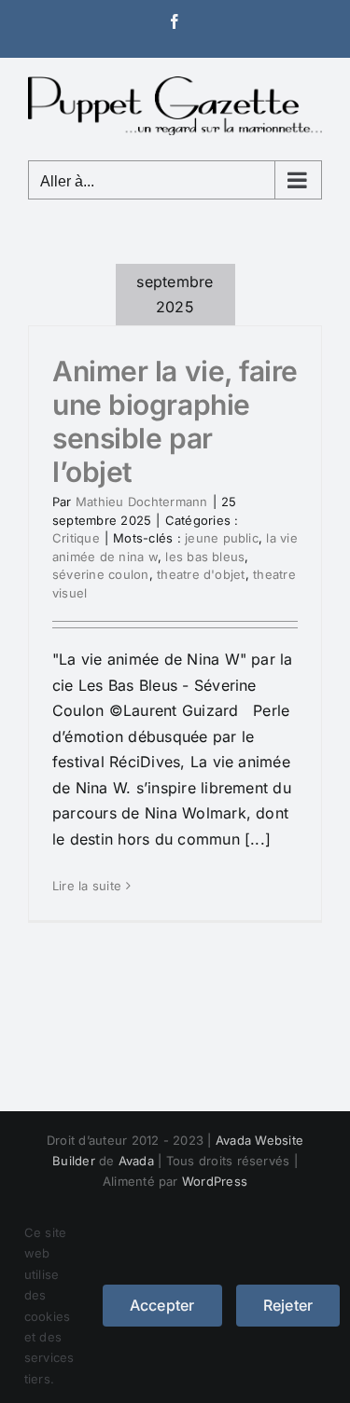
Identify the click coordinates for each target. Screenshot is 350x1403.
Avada (136, 1160)
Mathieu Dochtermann (142, 501)
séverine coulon (100, 574)
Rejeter (288, 1305)
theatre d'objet (201, 574)
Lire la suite (86, 885)
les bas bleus (205, 556)
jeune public (222, 537)
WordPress (214, 1181)
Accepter (162, 1305)
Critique (76, 537)
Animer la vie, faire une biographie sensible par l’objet (175, 421)
